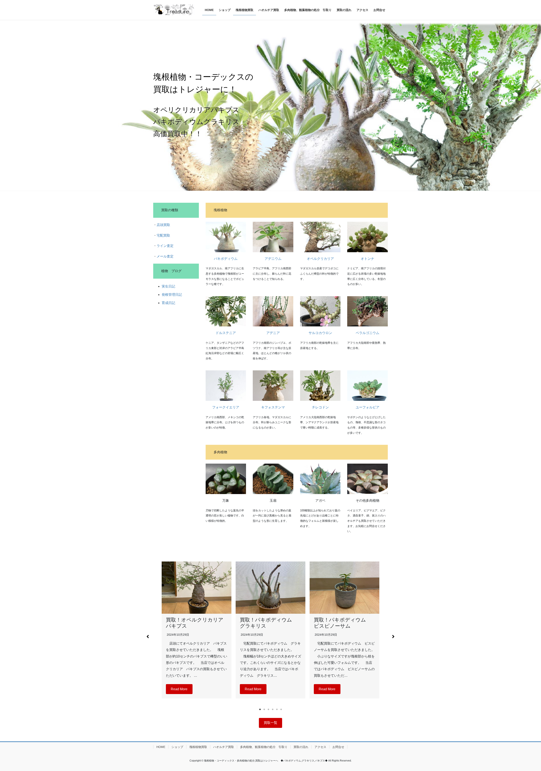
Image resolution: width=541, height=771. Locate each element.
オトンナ (367, 258)
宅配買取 (163, 235)
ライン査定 (165, 246)
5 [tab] (277, 709)
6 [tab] (281, 709)
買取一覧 (270, 722)
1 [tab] (260, 709)
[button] (148, 637)
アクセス (320, 747)
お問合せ (338, 747)
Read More (179, 689)
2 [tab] (264, 709)
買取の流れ (301, 747)
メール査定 (165, 256)
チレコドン (320, 407)
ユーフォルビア (367, 407)
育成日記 (168, 303)
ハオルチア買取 (223, 747)
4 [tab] (272, 709)
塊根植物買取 (198, 747)
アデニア (273, 333)
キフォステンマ (273, 407)
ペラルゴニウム (367, 333)
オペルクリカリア (320, 258)
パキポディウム (226, 258)
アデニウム (273, 258)
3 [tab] (268, 709)
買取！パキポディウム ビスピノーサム (342, 623)
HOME (160, 747)
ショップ (177, 747)
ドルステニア (226, 333)
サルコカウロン (320, 333)
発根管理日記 (172, 294)
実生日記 (168, 286)
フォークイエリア (225, 407)
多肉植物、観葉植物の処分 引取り (263, 747)
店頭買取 (163, 225)
